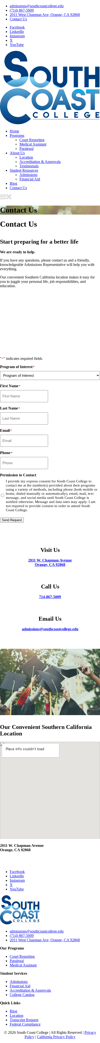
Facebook (17, 27)
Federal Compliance (25, 1024)
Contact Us (18, 19)
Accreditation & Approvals (40, 162)
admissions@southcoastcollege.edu (37, 6)
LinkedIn (17, 32)
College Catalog (22, 995)
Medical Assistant (32, 144)
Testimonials (29, 166)
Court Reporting (31, 140)
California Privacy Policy (56, 1037)
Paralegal (26, 149)
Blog (13, 183)
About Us (17, 153)
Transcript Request (24, 1020)
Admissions (28, 175)
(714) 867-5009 (22, 10)
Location (26, 157)
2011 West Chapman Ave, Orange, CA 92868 (45, 15)
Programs (17, 135)
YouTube (17, 45)
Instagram (17, 36)
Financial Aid (29, 179)
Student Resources (24, 170)
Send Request (12, 520)
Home (14, 131)
